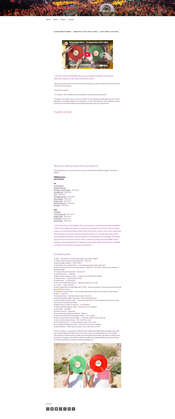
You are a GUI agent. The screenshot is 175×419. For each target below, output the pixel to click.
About (48, 19)
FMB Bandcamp (59, 177)
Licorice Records (60, 214)
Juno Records (58, 192)
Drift (55, 194)
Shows (63, 19)
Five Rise (57, 205)
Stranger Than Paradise (62, 190)
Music (56, 19)
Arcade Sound (59, 186)
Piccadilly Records (60, 197)
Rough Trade (58, 201)
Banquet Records (60, 188)
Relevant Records (60, 203)
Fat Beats (57, 212)
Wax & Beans (58, 199)
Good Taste (58, 219)
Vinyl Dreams (58, 221)
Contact (71, 19)
